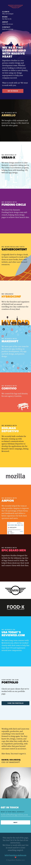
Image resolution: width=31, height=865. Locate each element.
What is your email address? (13, 812)
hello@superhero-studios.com (15, 855)
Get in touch (13, 91)
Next (15, 822)
